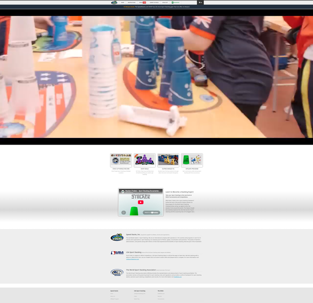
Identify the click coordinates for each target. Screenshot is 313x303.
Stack (142, 2)
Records (160, 296)
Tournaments (161, 299)
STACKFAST (175, 2)
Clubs (135, 296)
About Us (112, 296)
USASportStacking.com (132, 259)
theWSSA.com (178, 277)
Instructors (131, 2)
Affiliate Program (114, 299)
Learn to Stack (154, 2)
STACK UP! (165, 2)
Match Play (136, 299)
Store (111, 293)
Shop (122, 2)
